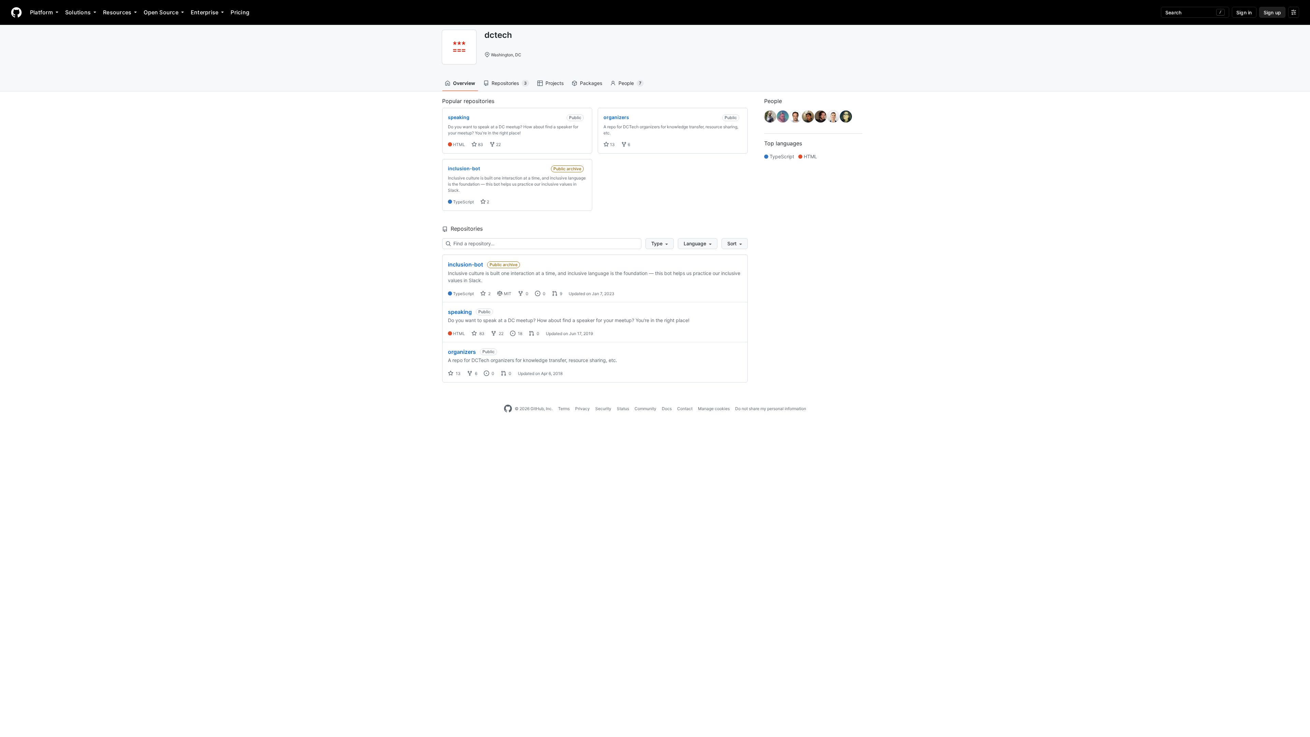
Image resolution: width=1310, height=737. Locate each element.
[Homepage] (16, 12)
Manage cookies (714, 408)
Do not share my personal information (770, 408)
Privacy (582, 408)
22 (498, 144)
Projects (554, 83)
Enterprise (204, 12)
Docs (667, 408)
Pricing (240, 12)
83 (480, 144)
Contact (685, 408)
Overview (464, 83)
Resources (117, 12)
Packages (591, 83)
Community (645, 408)
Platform (41, 12)
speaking (460, 311)
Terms (564, 408)
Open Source (161, 12)
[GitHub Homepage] (508, 408)
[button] (659, 243)
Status (623, 408)
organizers (462, 351)
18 (519, 333)
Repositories (509, 83)
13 (612, 144)
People (629, 83)
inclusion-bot (465, 264)
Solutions (78, 12)
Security (603, 408)
